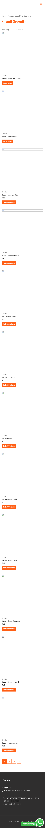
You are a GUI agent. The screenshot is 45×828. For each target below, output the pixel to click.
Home (4, 16)
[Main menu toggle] (41, 4)
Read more (7, 83)
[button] (36, 4)
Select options (9, 202)
